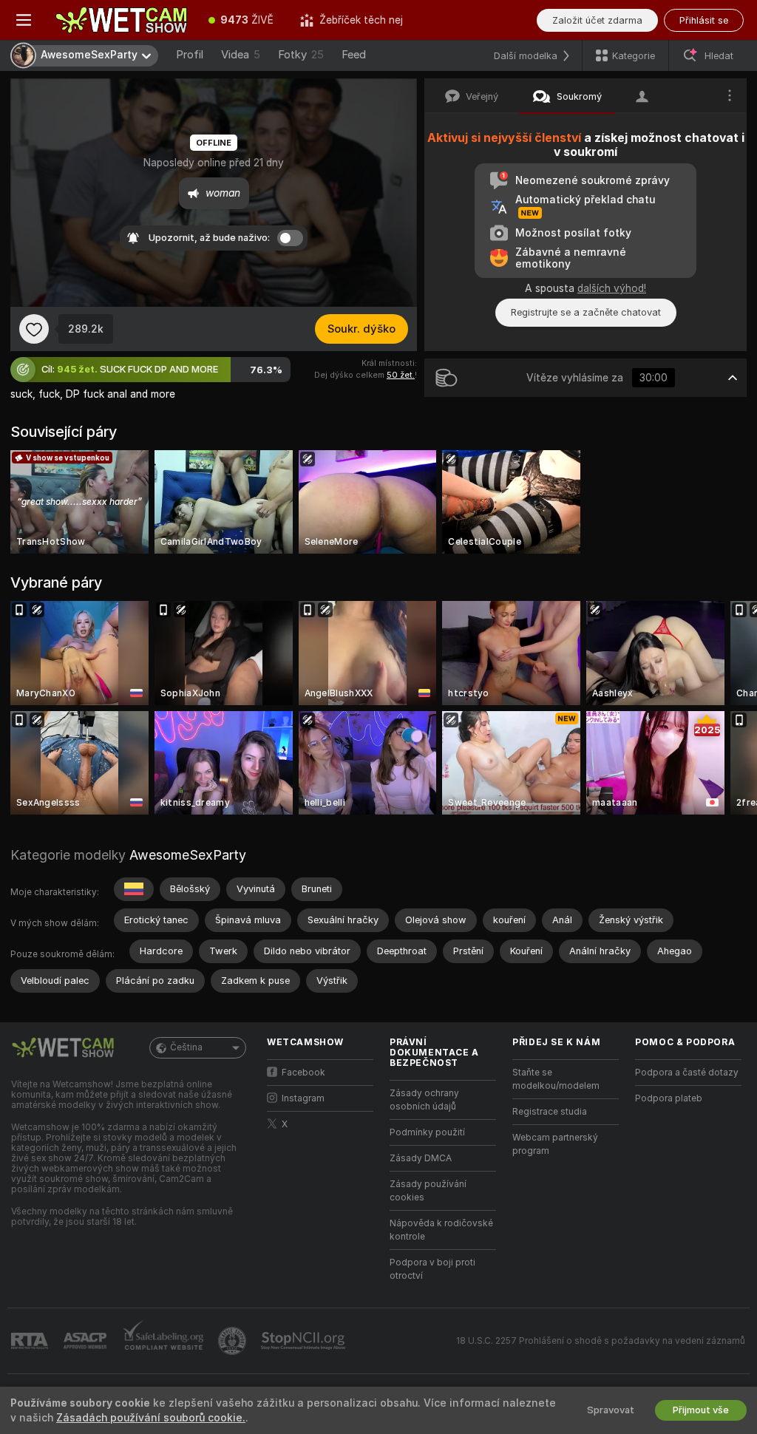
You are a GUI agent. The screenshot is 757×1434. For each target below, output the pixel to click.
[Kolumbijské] (134, 889)
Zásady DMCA (421, 1158)
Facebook (303, 1072)
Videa (240, 54)
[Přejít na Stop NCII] (304, 1341)
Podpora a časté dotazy (687, 1072)
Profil (189, 54)
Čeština (186, 1047)
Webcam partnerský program (555, 1144)
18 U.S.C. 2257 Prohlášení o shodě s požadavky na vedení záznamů (600, 1341)
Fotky (301, 54)
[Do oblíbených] (34, 329)
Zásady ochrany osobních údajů (424, 1100)
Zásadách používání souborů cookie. (150, 1418)
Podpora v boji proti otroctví (432, 1269)
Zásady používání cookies (428, 1191)
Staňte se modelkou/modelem (556, 1079)
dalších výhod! (611, 288)
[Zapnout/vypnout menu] (23, 20)
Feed (354, 54)
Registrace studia (549, 1112)
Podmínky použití (427, 1132)
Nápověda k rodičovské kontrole (441, 1230)
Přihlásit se (703, 20)
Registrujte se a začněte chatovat (586, 312)
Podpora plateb (668, 1098)
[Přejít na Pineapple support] (233, 1341)
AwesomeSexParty (187, 855)
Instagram (303, 1098)
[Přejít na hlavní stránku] (121, 20)
